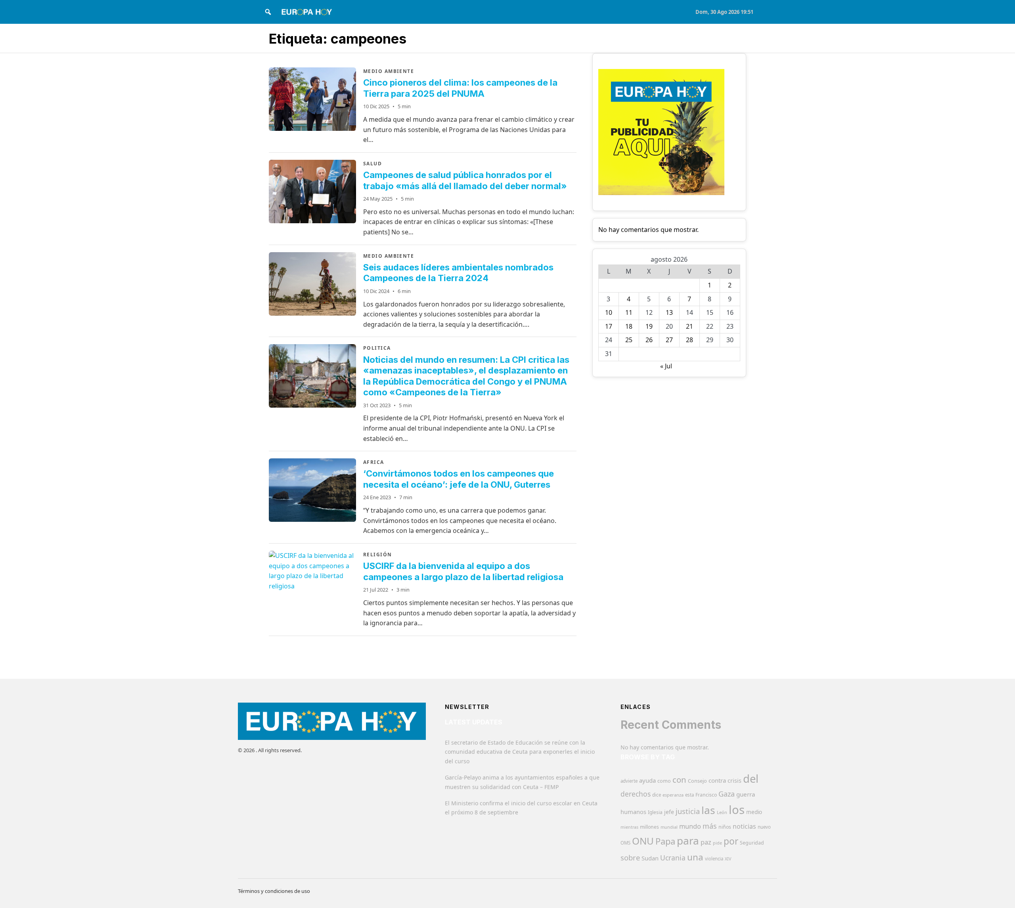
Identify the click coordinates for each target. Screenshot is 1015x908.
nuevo (764, 827)
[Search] (268, 12)
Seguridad (752, 842)
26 (649, 339)
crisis (734, 780)
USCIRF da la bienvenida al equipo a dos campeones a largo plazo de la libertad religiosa (463, 571)
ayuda (647, 780)
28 (689, 339)
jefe (669, 812)
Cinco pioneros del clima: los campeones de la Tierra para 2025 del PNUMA (460, 88)
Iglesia (655, 812)
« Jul (666, 366)
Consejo (697, 780)
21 (689, 326)
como (664, 780)
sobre (630, 857)
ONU (643, 840)
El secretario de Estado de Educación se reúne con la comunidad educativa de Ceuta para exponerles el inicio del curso (520, 752)
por (731, 841)
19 (649, 326)
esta (689, 795)
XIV (728, 859)
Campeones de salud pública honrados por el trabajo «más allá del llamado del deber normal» (465, 180)
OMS (625, 843)
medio (754, 812)
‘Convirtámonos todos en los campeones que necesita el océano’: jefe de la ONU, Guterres (458, 479)
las (708, 810)
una (695, 857)
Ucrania (673, 857)
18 (628, 326)
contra (717, 780)
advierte (629, 781)
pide (717, 843)
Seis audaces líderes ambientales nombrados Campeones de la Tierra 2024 (458, 273)
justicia (688, 811)
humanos (633, 812)
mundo (690, 826)
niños (724, 827)
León (722, 812)
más (710, 826)
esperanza (673, 795)
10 (608, 312)
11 (628, 312)
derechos (635, 794)
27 (669, 339)
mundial (669, 827)
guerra (745, 794)
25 (628, 339)
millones (649, 827)
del (750, 778)
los (737, 810)
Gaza (726, 794)
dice (656, 795)
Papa (665, 841)
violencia (714, 859)
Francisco (706, 794)
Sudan (650, 858)
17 (608, 326)
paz (706, 842)
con (679, 779)
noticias (744, 826)
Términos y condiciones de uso (274, 891)
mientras (629, 827)
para (688, 840)
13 (669, 312)
